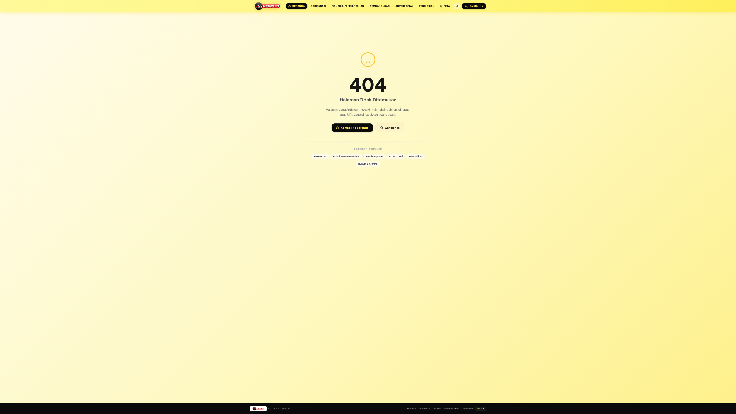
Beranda (298, 6)
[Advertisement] (368, 22)
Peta (447, 6)
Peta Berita (424, 408)
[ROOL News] (267, 6)
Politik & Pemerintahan (348, 6)
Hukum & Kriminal (368, 163)
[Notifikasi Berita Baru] (456, 6)
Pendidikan (426, 6)
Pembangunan (380, 6)
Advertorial (404, 6)
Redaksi (436, 408)
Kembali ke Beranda (355, 127)
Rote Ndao (318, 6)
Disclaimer (467, 408)
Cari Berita (392, 127)
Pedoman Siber (451, 408)
